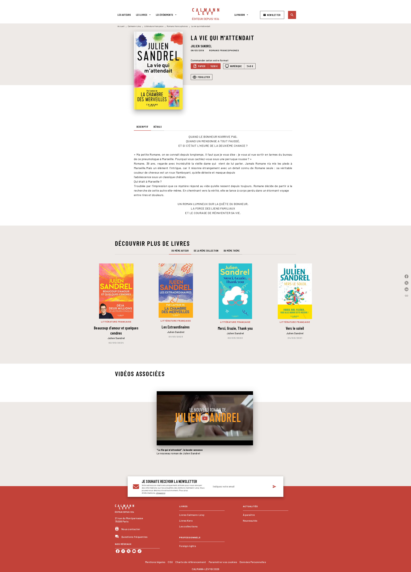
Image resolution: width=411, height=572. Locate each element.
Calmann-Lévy (134, 26)
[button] (272, 15)
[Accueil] (205, 14)
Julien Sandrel (201, 46)
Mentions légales (155, 561)
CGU (170, 561)
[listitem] (117, 551)
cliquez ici (160, 493)
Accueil (121, 26)
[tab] (124, 15)
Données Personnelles (253, 561)
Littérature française (153, 26)
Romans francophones (177, 26)
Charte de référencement (190, 561)
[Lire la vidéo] (205, 418)
